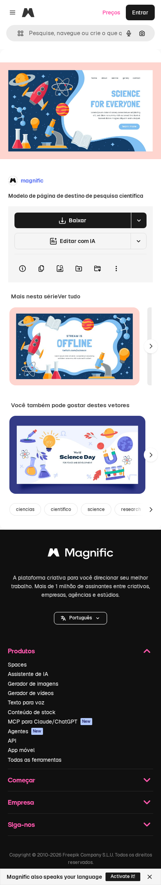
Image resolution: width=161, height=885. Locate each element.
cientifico (61, 509)
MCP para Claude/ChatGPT (49, 721)
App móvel (21, 750)
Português (80, 618)
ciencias (25, 509)
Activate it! (123, 876)
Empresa (21, 802)
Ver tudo (69, 296)
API (12, 740)
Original (50, 67)
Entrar (140, 12)
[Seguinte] (151, 346)
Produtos (21, 651)
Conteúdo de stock (31, 712)
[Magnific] (80, 554)
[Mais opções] (116, 268)
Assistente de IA (28, 673)
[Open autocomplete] (17, 33)
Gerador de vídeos (31, 693)
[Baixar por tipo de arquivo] (139, 220)
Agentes (24, 731)
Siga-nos (21, 824)
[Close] (149, 876)
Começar (21, 780)
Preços (111, 12)
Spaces (17, 664)
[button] (80, 618)
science (96, 509)
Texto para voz (26, 702)
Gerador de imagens (33, 683)
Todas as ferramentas (34, 759)
